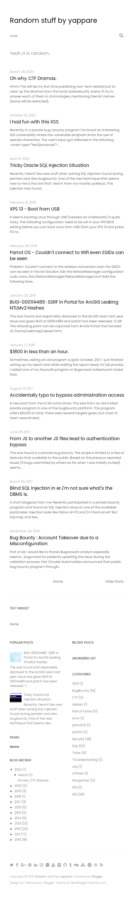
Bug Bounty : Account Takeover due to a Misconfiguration (54, 541)
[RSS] (101, 865)
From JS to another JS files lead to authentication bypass (65, 441)
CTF (75, 697)
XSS (74, 794)
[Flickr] (48, 865)
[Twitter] (12, 865)
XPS (74, 787)
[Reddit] (90, 865)
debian (77, 704)
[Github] (65, 865)
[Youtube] (53, 865)
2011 (18, 834)
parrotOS (79, 725)
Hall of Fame (82, 711)
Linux (76, 718)
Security (78, 739)
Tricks (76, 753)
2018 (18, 796)
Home (14, 36)
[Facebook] (17, 865)
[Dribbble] (96, 865)
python (77, 732)
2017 (18, 802)
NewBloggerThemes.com (88, 883)
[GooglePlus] (23, 865)
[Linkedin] (36, 865)
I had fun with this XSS (34, 122)
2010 (18, 839)
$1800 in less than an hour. (39, 351)
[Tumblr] (70, 865)
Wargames (80, 780)
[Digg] (76, 865)
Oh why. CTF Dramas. (33, 78)
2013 (18, 823)
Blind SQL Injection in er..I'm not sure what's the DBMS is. (61, 491)
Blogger (97, 877)
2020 (19, 786)
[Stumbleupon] (83, 865)
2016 (18, 807)
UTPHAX (78, 773)
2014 (18, 818)
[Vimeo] (59, 865)
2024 (19, 769)
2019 (18, 791)
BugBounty (80, 690)
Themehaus (33, 883)
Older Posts (114, 581)
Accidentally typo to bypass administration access (67, 395)
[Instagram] (42, 865)
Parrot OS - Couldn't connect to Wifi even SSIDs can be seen (67, 255)
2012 (18, 829)
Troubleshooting (84, 760)
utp (75, 766)
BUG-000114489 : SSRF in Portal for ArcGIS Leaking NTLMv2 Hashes (64, 305)
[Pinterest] (30, 865)
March (23, 775)
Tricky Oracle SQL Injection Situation (49, 165)
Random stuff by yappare (53, 20)
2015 (18, 813)
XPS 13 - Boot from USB (35, 209)
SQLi (75, 746)
